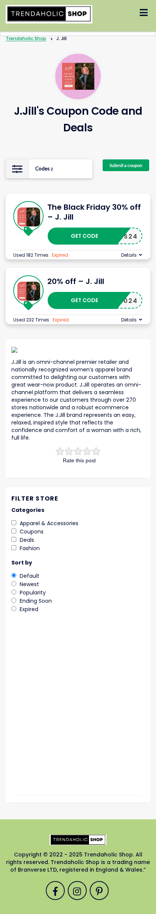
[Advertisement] (78, 709)
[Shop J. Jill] (78, 76)
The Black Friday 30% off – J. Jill (94, 212)
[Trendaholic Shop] (49, 13)
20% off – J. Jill (75, 281)
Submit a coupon (125, 165)
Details (129, 255)
